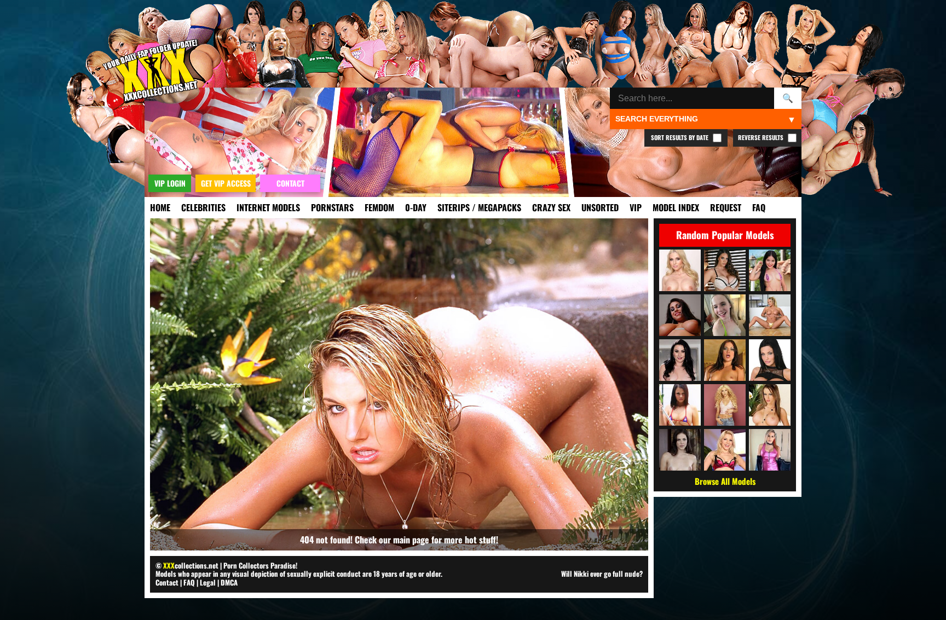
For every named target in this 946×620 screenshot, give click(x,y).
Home (160, 207)
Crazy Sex (551, 207)
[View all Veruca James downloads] (680, 360)
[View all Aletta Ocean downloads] (770, 360)
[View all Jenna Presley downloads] (770, 405)
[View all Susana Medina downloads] (770, 270)
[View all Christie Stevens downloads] (680, 270)
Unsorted (600, 207)
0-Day (415, 207)
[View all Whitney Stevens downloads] (680, 315)
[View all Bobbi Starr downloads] (680, 450)
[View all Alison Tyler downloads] (725, 270)
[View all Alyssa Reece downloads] (725, 360)
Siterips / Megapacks (479, 207)
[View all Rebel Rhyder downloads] (725, 315)
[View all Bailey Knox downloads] (680, 405)
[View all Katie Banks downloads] (770, 450)
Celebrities (203, 207)
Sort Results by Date (680, 137)
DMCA (229, 582)
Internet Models (268, 207)
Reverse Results (761, 137)
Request (725, 207)
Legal (208, 582)
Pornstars (332, 207)
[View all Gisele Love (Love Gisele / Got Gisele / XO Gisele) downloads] (770, 315)
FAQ (758, 207)
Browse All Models (725, 481)
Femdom (379, 207)
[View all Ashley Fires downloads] (725, 450)
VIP (636, 207)
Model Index (676, 207)
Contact (166, 582)
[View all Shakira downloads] (725, 405)
